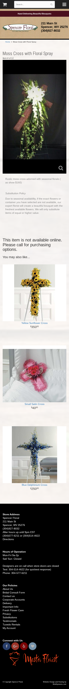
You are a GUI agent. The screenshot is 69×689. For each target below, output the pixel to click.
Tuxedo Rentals (11, 624)
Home (7, 42)
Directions (8, 539)
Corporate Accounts (14, 599)
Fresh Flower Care (13, 610)
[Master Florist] (34, 658)
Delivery (7, 603)
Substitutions (10, 617)
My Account (9, 628)
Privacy (7, 613)
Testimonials (9, 621)
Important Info (10, 606)
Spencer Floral (20, 28)
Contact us (9, 596)
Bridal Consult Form (14, 592)
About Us (8, 589)
